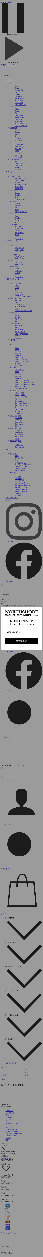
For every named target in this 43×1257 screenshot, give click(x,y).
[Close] (39, 609)
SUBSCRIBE (21, 641)
